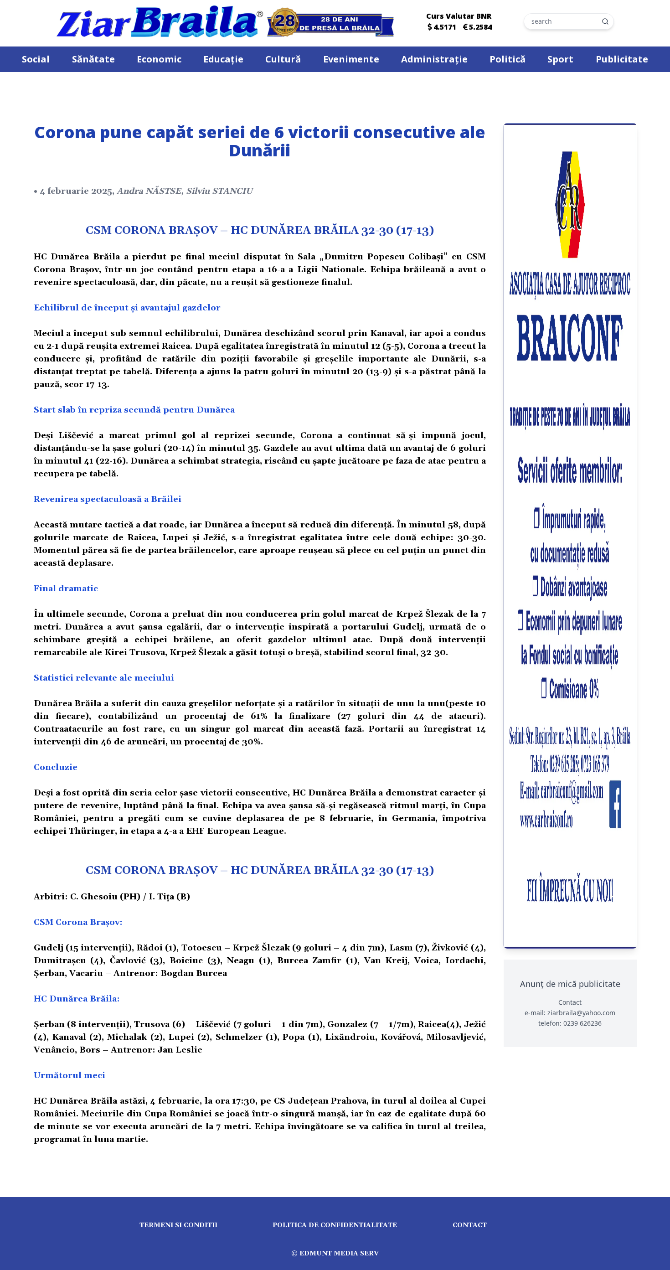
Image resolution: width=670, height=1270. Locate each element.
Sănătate (93, 59)
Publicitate (622, 59)
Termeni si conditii (178, 1225)
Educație (223, 59)
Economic (159, 59)
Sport (560, 59)
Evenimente (351, 59)
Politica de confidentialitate (335, 1225)
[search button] (605, 21)
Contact (470, 1225)
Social (36, 59)
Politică (508, 59)
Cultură (283, 59)
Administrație (434, 59)
